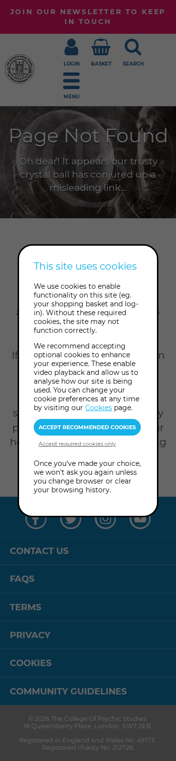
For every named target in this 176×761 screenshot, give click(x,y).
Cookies (98, 407)
